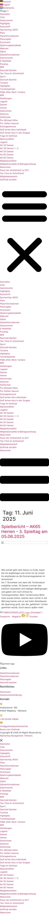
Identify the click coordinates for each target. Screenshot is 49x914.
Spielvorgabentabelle (10, 45)
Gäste (3, 51)
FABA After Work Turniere (12, 92)
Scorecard (5, 42)
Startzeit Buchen (8, 70)
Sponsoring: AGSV (9, 29)
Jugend (4, 101)
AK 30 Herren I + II (9, 148)
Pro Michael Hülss (9, 120)
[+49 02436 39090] (1, 716)
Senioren (4, 114)
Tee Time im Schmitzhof (12, 73)
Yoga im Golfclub (8, 136)
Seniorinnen (5, 111)
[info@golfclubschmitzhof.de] (1, 723)
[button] (24, 230)
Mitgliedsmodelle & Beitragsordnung (18, 164)
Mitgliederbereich (8, 176)
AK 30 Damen (7, 145)
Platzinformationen (9, 36)
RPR (2, 67)
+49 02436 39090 (9, 719)
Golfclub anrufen (8, 179)
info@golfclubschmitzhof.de (14, 726)
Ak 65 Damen (6, 154)
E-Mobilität (5, 61)
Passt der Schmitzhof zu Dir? (14, 170)
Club (2, 17)
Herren (3, 107)
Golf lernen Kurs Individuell (13, 129)
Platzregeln (5, 39)
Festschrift (5, 26)
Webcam (4, 48)
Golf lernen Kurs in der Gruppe (15, 132)
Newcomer (5, 167)
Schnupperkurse (8, 126)
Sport (3, 76)
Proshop (4, 64)
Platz (2, 32)
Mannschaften (7, 139)
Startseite (5, 14)
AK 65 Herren (6, 157)
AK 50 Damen (7, 151)
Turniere (4, 82)
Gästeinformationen (9, 54)
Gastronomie (6, 20)
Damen (3, 104)
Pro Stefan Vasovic (9, 123)
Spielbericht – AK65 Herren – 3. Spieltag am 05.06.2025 (24, 531)
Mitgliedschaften (8, 160)
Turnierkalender (7, 89)
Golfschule (5, 117)
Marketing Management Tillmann (16, 735)
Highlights (5, 23)
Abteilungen (6, 98)
